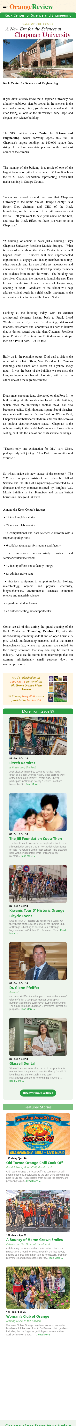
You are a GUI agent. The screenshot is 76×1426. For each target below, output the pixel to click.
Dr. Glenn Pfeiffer (24, 987)
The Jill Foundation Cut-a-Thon (35, 838)
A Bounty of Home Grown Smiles (34, 1239)
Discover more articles (38, 1093)
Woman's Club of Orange (27, 1316)
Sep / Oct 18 (17, 681)
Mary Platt (28, 696)
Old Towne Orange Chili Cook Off (34, 1162)
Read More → (33, 784)
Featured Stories (38, 1107)
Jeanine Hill (34, 700)
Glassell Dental (22, 1063)
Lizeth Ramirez (22, 762)
